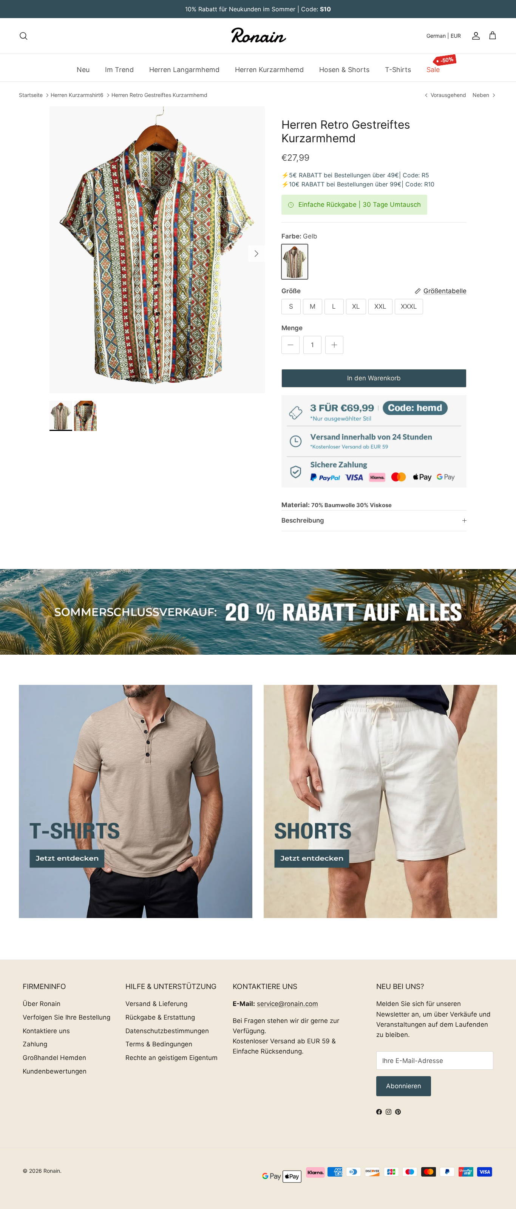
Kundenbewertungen (55, 1071)
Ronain (51, 1170)
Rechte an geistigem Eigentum (171, 1057)
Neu (83, 69)
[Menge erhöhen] (334, 345)
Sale (433, 69)
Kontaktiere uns (46, 1031)
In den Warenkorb (374, 378)
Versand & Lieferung (156, 1003)
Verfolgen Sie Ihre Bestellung (66, 1017)
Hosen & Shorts (344, 69)
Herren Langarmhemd (184, 69)
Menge (292, 328)
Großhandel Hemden (54, 1057)
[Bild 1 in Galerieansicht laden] (157, 249)
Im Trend (119, 69)
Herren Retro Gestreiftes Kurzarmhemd (159, 95)
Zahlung (35, 1044)
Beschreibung (302, 520)
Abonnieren (403, 1086)
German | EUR (443, 35)
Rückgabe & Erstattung (160, 1017)
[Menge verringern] (290, 345)
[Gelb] (294, 261)
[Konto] (474, 35)
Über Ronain (41, 1003)
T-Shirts (398, 69)
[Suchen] (23, 35)
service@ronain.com (287, 1003)
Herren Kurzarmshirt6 (77, 95)
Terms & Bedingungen (158, 1044)
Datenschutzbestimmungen (167, 1031)
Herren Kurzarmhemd (269, 69)
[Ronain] (258, 36)
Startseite (31, 95)
